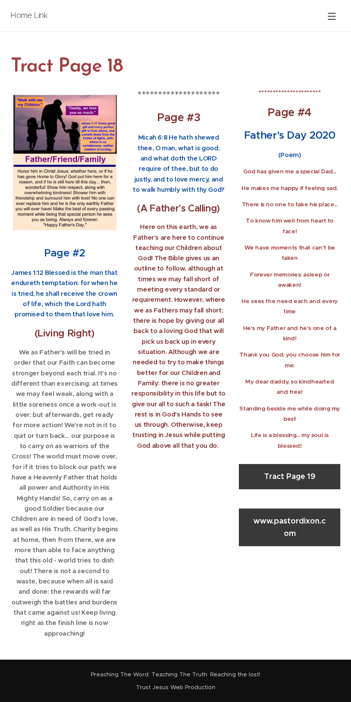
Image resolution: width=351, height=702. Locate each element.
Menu (331, 15)
